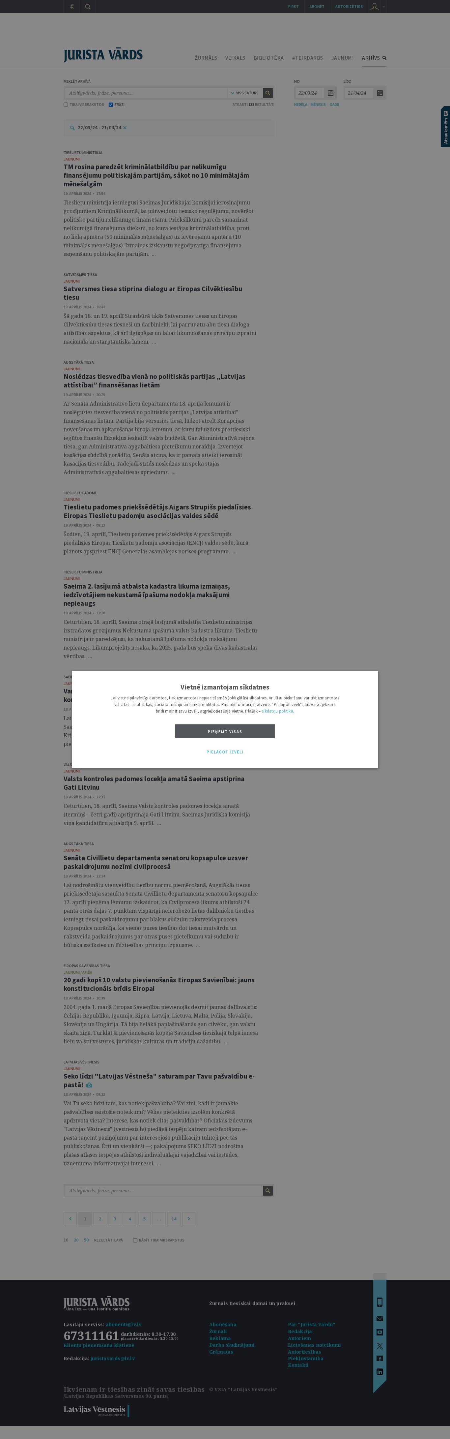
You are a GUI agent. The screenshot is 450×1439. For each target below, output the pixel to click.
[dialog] (225, 719)
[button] (225, 752)
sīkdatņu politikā (277, 711)
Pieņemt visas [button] (225, 731)
